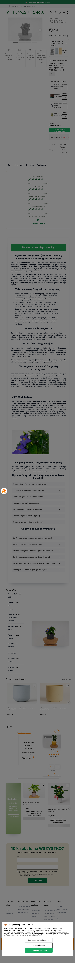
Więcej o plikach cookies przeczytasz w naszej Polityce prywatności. (37, 934)
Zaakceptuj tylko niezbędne (38, 940)
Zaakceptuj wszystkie (38, 950)
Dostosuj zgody (39, 945)
